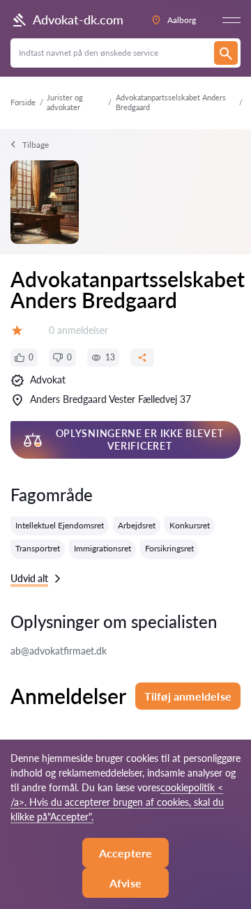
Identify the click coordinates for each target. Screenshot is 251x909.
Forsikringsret (169, 548)
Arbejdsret (136, 525)
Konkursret (189, 525)
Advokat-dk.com (78, 19)
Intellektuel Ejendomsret (59, 525)
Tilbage (35, 144)
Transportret (37, 548)
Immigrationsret (102, 548)
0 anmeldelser (78, 330)
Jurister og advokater (65, 102)
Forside (23, 102)
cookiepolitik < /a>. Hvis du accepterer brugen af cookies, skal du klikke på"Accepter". (117, 802)
